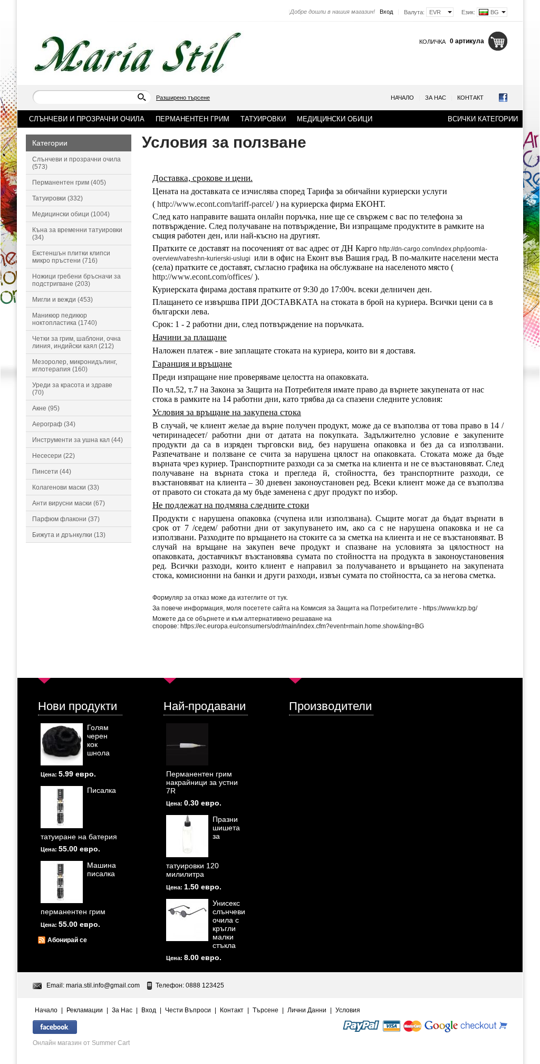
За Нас (435, 97)
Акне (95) (46, 408)
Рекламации (84, 1010)
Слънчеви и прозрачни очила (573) (76, 163)
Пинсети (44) (51, 471)
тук (281, 597)
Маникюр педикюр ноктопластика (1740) (64, 319)
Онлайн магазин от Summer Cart (81, 1043)
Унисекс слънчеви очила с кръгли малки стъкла (229, 924)
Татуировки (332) (57, 198)
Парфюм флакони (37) (66, 519)
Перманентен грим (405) (69, 182)
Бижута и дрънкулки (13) (68, 535)
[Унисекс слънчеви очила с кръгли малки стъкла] (187, 920)
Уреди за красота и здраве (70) (72, 388)
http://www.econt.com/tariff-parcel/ (215, 203)
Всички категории (483, 119)
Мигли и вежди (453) (62, 299)
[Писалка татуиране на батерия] (62, 807)
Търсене (265, 1010)
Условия (347, 1010)
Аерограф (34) (53, 424)
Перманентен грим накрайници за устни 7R (202, 782)
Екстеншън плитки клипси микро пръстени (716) (71, 257)
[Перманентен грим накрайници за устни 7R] (187, 744)
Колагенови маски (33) (65, 487)
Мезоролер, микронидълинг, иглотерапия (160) (74, 365)
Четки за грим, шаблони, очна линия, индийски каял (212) (76, 342)
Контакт (470, 97)
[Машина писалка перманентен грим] (62, 882)
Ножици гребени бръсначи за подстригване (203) (76, 280)
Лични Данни (306, 1010)
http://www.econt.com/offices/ (202, 276)
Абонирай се (67, 940)
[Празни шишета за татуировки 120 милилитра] (187, 836)
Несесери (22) (53, 455)
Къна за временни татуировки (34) (77, 233)
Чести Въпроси (188, 1010)
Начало (402, 97)
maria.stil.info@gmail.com (103, 985)
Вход (386, 11)
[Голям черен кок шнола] (62, 744)
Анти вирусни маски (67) (68, 503)
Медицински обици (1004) (71, 214)
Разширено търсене (183, 97)
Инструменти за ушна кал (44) (77, 440)
